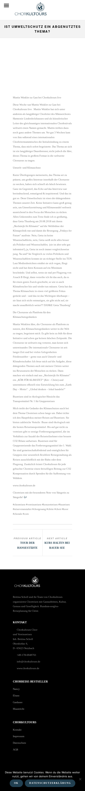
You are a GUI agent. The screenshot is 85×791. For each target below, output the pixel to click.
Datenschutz (19, 742)
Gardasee (18, 702)
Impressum (18, 736)
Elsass (16, 695)
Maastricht (18, 708)
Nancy (16, 688)
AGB (15, 749)
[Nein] (80, 779)
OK (16, 783)
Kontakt (17, 729)
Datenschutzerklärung (50, 783)
